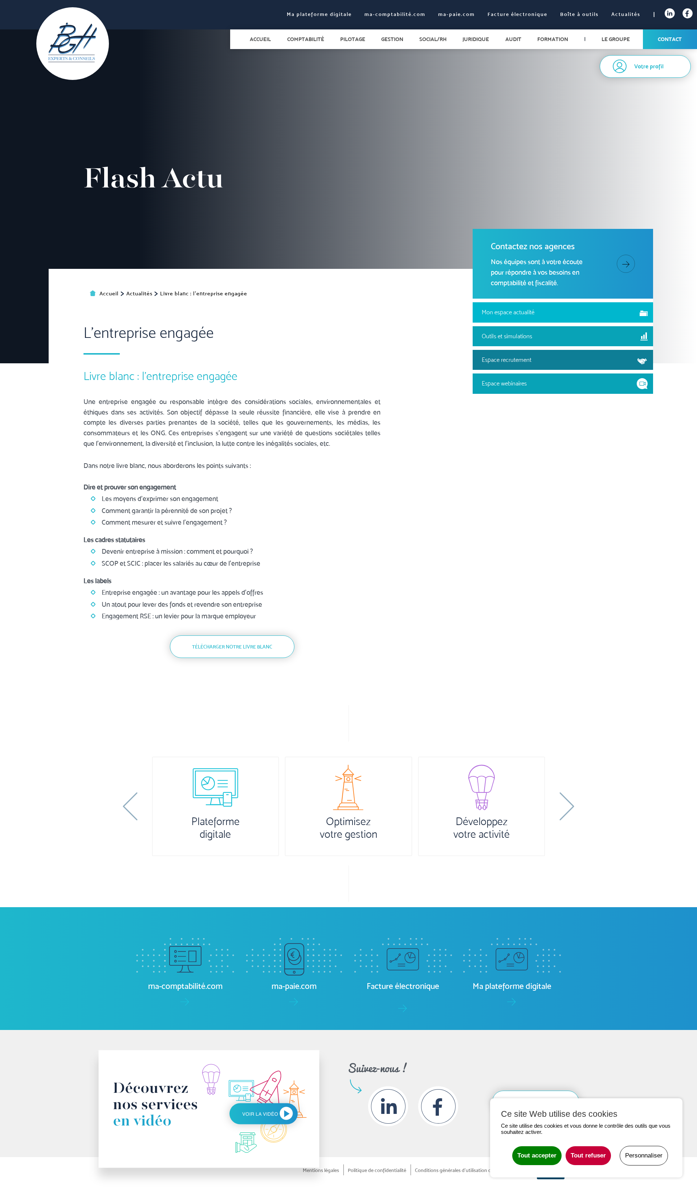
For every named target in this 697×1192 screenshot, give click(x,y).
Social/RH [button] (433, 39)
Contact (670, 39)
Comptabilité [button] (305, 39)
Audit (513, 39)
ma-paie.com (456, 14)
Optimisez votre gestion (348, 828)
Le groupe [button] (616, 39)
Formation (552, 39)
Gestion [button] (392, 39)
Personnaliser (644, 1155)
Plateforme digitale (215, 828)
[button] (130, 806)
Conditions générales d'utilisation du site (459, 1170)
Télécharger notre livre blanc (232, 647)
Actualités (625, 14)
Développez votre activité (481, 828)
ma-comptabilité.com (394, 14)
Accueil (260, 39)
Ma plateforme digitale (319, 14)
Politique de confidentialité (377, 1170)
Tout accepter (537, 1155)
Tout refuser (588, 1155)
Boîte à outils (579, 14)
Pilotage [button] (352, 39)
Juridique (475, 39)
